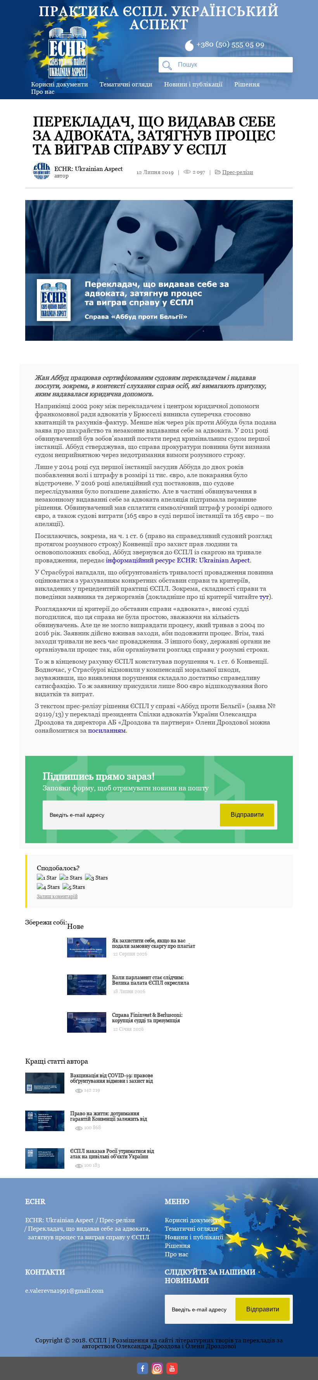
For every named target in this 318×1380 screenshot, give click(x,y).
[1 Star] (48, 876)
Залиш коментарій (57, 896)
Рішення (247, 84)
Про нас (42, 91)
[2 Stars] (72, 876)
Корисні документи (193, 1219)
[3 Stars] (98, 876)
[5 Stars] (75, 885)
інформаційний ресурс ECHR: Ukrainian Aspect (178, 560)
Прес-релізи (237, 172)
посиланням (107, 730)
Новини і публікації (193, 84)
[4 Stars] (49, 885)
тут (264, 596)
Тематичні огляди (126, 84)
